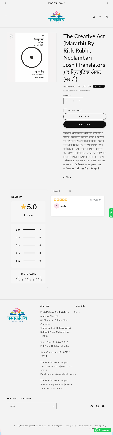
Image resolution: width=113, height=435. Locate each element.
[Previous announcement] (5, 3)
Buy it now (84, 124)
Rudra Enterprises (27, 426)
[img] (60, 200)
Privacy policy (71, 426)
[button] (6, 17)
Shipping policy (100, 426)
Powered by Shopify (42, 426)
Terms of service (85, 426)
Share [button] (68, 177)
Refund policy (57, 426)
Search (77, 312)
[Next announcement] (108, 3)
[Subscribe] (53, 406)
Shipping (67, 91)
